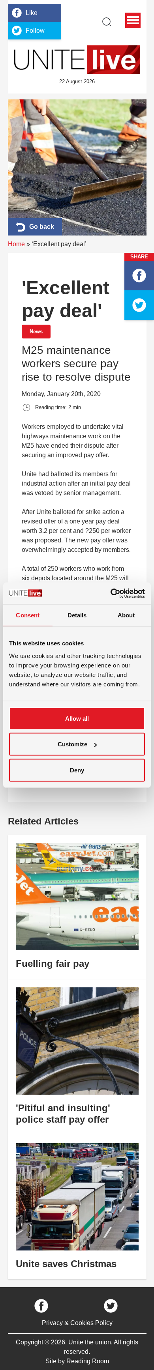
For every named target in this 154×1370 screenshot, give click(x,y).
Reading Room (87, 1361)
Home (16, 244)
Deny (77, 769)
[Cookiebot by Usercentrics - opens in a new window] (111, 593)
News (36, 332)
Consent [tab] (27, 615)
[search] (106, 21)
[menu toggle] (133, 20)
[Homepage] (77, 59)
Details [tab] (77, 615)
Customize (72, 744)
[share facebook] (139, 275)
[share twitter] (139, 305)
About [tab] (126, 615)
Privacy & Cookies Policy (77, 1323)
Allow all (77, 718)
